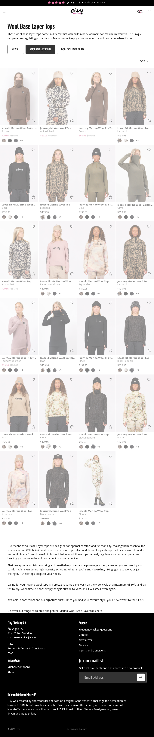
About (11, 672)
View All (16, 49)
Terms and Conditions (92, 650)
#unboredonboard (19, 667)
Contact (83, 634)
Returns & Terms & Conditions (26, 648)
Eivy (18, 729)
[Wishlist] (141, 11)
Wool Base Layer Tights (72, 49)
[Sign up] (141, 677)
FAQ (10, 652)
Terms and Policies (77, 729)
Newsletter (85, 640)
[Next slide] (34, 97)
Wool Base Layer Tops (40, 49)
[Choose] (33, 120)
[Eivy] (77, 11)
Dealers (83, 645)
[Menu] (4, 11)
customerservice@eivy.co (23, 637)
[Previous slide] (4, 97)
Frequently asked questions (95, 629)
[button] (144, 61)
